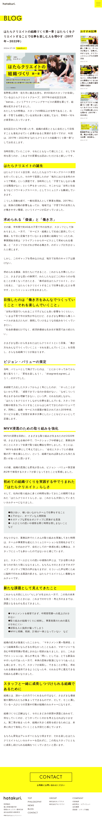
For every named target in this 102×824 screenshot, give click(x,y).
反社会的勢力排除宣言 (12, 812)
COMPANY (78, 798)
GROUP (53, 798)
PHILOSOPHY (35, 801)
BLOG (31, 809)
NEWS (31, 805)
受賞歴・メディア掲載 (81, 810)
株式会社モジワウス (56, 801)
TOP (30, 798)
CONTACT (33, 812)
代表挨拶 (76, 801)
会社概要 (76, 807)
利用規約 (7, 804)
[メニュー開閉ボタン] (98, 3)
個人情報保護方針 (10, 807)
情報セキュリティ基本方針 (13, 809)
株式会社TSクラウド (57, 804)
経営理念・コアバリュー (81, 804)
